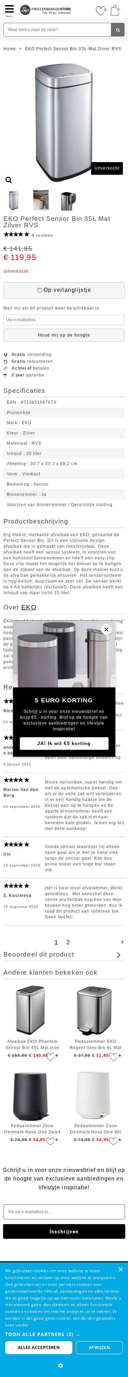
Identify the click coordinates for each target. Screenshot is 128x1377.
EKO (28, 607)
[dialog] (64, 1319)
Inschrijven (64, 1231)
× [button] (120, 1269)
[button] (64, 1334)
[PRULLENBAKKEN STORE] (45, 2)
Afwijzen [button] (99, 1347)
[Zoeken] (118, 30)
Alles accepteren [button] (39, 1347)
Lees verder (17, 1325)
